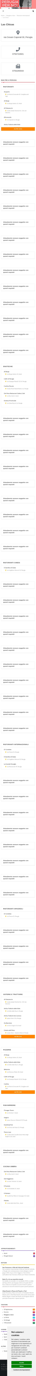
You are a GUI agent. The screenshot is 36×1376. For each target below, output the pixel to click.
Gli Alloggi (7, 1320)
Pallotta (6, 1200)
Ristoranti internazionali (23, 15)
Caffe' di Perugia (9, 379)
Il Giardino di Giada (10, 567)
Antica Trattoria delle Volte (12, 124)
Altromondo (7, 117)
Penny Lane (7, 1132)
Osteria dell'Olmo (9, 1030)
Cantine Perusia (9, 386)
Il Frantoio (7, 1186)
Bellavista (7, 1069)
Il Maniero (7, 1193)
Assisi (5, 1253)
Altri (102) (18, 129)
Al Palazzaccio (8, 108)
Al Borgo (6, 101)
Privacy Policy (4, 1369)
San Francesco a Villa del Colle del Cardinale (15, 1267)
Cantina (6, 1084)
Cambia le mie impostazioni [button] (21, 1370)
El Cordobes (7, 749)
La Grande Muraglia (10, 764)
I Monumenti (7, 1322)
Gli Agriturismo (8, 1309)
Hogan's (6, 1117)
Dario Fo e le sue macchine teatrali (12, 1279)
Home (2, 15)
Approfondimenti (8, 1248)
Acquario (7, 92)
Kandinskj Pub (8, 1125)
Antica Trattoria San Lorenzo (12, 1016)
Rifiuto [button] (22, 1366)
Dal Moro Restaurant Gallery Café (14, 393)
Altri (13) (18, 1036)
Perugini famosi (8, 1256)
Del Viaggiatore (8, 1179)
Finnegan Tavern (9, 1110)
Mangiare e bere (10, 15)
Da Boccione (8, 1023)
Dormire (6, 1312)
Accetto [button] (21, 1362)
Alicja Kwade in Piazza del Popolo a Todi (14, 1291)
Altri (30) (18, 1092)
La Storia (6, 1317)
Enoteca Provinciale (10, 400)
